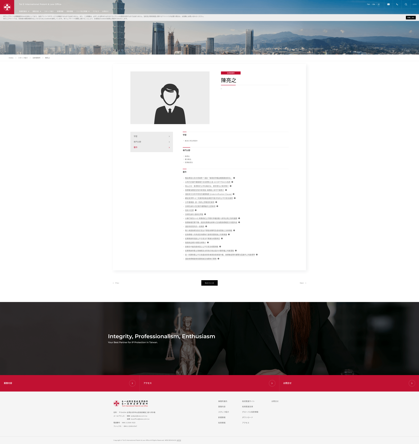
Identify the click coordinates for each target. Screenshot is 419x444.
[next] (303, 283)
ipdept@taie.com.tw (139, 416)
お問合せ (105, 11)
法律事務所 (231, 73)
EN (374, 4)
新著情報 (60, 11)
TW (368, 4)
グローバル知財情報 (250, 412)
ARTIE (179, 440)
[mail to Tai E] (388, 4)
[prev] (116, 283)
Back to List (209, 283)
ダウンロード (247, 417)
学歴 (135, 136)
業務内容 (36, 11)
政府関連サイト (248, 401)
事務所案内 (23, 11)
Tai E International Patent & (40, 4)
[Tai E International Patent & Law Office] (7, 7)
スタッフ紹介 (49, 11)
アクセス (96, 11)
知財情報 (70, 11)
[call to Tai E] (397, 4)
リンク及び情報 (81, 11)
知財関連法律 (247, 407)
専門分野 (137, 142)
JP (379, 4)
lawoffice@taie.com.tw (140, 419)
